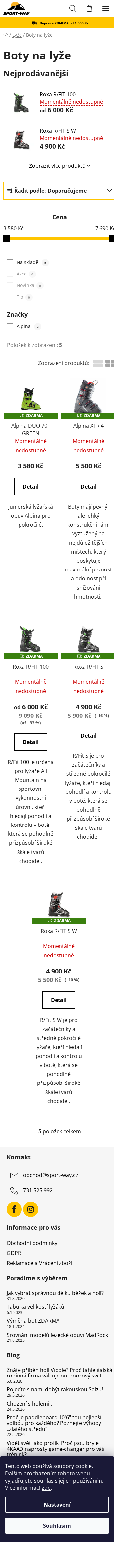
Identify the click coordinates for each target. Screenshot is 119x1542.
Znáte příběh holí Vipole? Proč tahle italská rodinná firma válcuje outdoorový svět (59, 1373)
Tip (23, 297)
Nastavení (57, 1504)
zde (46, 1487)
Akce (25, 274)
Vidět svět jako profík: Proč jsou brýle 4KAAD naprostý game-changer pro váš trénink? (55, 1449)
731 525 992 (38, 1190)
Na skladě (31, 262)
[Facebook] (14, 1209)
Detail (31, 486)
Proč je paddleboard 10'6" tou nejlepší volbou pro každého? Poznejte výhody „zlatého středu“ (54, 1423)
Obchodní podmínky (32, 1243)
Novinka (29, 285)
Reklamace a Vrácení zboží (39, 1263)
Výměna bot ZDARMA (33, 1321)
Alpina (27, 326)
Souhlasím (57, 1525)
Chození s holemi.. (29, 1404)
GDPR (14, 1253)
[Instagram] (30, 1209)
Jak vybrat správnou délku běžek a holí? (55, 1293)
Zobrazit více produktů (57, 165)
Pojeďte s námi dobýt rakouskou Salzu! (55, 1390)
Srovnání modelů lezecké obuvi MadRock (57, 1335)
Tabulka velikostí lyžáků (35, 1307)
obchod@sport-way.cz (50, 1175)
